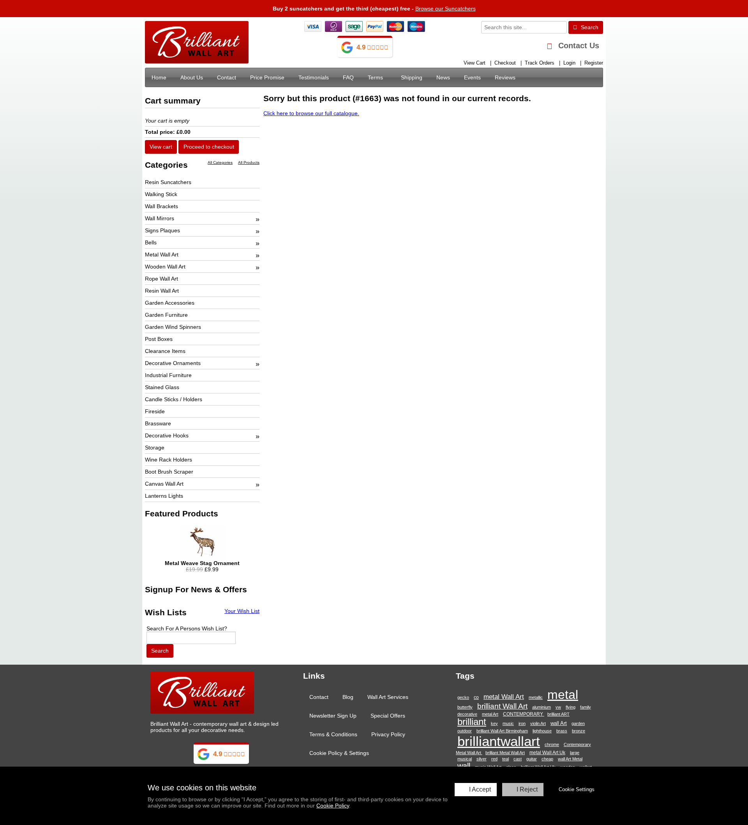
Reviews (505, 77)
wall (463, 766)
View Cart (474, 63)
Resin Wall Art (162, 291)
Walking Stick (161, 194)
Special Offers (387, 716)
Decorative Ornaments (173, 363)
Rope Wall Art (161, 279)
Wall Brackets (161, 206)
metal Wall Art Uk (547, 752)
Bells (151, 242)
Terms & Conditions (333, 734)
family (585, 707)
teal (505, 759)
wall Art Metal (570, 759)
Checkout (505, 63)
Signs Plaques (162, 230)
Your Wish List (241, 611)
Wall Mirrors (159, 218)
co (476, 697)
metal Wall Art (503, 696)
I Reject (527, 789)
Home (159, 77)
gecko (463, 697)
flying (570, 707)
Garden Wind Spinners (173, 327)
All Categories (220, 162)
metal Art (490, 714)
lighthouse (542, 730)
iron (522, 723)
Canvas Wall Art (164, 484)
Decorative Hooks (167, 435)
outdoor (464, 730)
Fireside (155, 411)
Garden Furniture (166, 315)
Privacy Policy (388, 734)
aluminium (541, 707)
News (443, 77)
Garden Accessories (169, 303)
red (494, 759)
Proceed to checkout (208, 147)
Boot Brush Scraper (169, 472)
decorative (467, 714)
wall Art (558, 723)
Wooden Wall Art (165, 266)
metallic (536, 697)
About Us (191, 77)
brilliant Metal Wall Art (505, 752)
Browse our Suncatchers (445, 8)
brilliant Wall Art (502, 706)
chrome (552, 744)
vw (558, 707)
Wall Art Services (387, 697)
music (508, 723)
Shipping (411, 77)
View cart (161, 147)
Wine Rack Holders (168, 459)
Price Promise (267, 77)
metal (562, 695)
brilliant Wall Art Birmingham (502, 730)
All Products (248, 162)
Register (593, 63)
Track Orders (539, 63)
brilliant (471, 722)
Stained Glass (162, 387)
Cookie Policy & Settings (339, 753)
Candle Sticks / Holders (173, 399)
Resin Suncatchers (168, 182)
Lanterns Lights (164, 496)
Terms (375, 77)
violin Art (538, 723)
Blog (347, 697)
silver (481, 759)
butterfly (465, 707)
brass (561, 730)
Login (569, 63)
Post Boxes (159, 339)
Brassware (158, 423)
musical (464, 759)
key (494, 723)
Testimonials (313, 77)
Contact (226, 77)
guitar (531, 759)
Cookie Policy (332, 805)
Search (588, 27)
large (574, 752)
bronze (578, 730)
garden (578, 723)
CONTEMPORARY (523, 714)
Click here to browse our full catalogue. (311, 113)
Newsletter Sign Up (332, 716)
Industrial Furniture (168, 375)
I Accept (480, 789)
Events (472, 77)
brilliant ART (558, 714)
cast (517, 759)
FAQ (348, 77)
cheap (547, 759)
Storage (154, 447)
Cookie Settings (577, 789)
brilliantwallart (498, 741)
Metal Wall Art (161, 254)
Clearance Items (165, 351)
